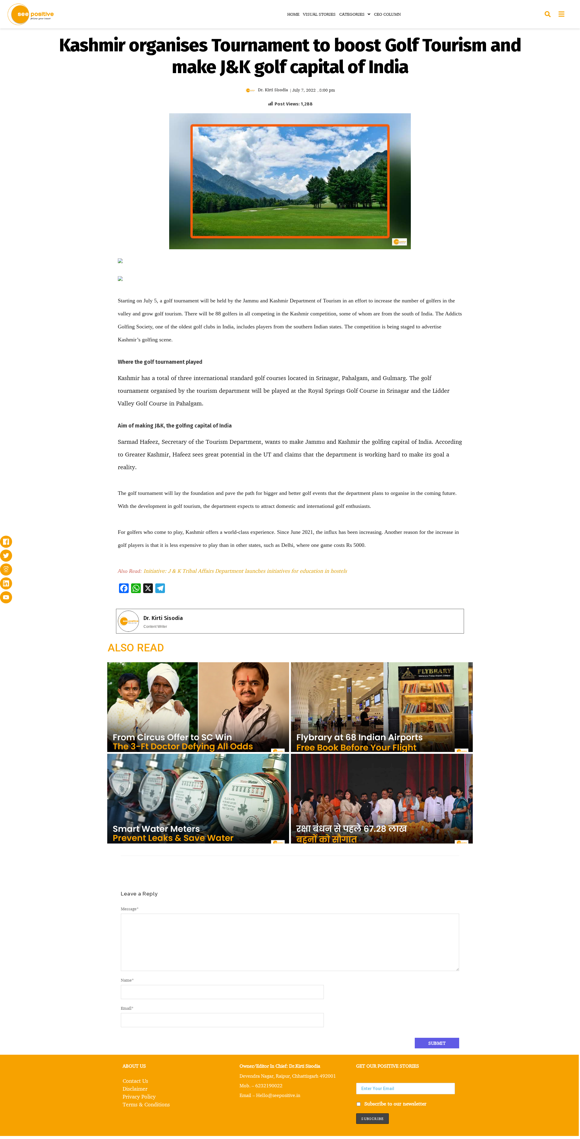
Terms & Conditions (146, 1104)
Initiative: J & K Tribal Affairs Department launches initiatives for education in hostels (245, 570)
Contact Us (135, 1080)
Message (130, 908)
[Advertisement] (60, 303)
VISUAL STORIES (319, 14)
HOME (293, 14)
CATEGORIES (352, 14)
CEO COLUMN (387, 14)
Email (127, 1008)
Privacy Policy (139, 1096)
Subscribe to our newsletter (395, 1103)
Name (127, 980)
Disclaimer (135, 1088)
